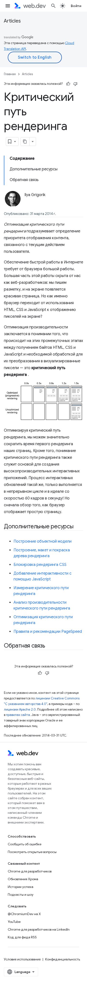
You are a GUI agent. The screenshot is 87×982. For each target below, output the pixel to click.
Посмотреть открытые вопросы (32, 852)
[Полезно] (68, 83)
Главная (10, 74)
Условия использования (22, 959)
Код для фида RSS (22, 937)
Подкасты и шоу (20, 894)
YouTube (14, 921)
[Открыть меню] (8, 6)
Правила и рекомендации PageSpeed (48, 631)
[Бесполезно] (75, 83)
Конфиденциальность (62, 959)
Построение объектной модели (43, 541)
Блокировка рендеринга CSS (40, 564)
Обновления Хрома (23, 879)
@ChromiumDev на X (24, 914)
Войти (76, 6)
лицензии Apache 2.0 (20, 709)
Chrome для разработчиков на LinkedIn (39, 929)
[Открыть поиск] (53, 6)
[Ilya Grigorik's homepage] (48, 203)
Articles (12, 21)
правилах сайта (18, 715)
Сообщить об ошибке (24, 844)
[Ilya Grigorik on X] (27, 203)
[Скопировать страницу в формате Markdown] (25, 141)
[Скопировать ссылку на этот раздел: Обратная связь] (49, 646)
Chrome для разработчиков (29, 871)
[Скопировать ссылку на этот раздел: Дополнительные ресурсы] (77, 527)
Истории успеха (20, 887)
